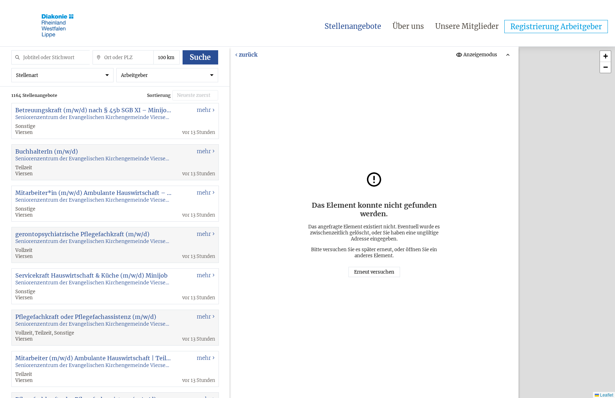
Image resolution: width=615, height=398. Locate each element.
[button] (605, 56)
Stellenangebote (353, 26)
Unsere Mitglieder (467, 26)
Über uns (408, 26)
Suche (200, 57)
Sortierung (158, 95)
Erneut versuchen (374, 272)
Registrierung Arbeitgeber (556, 26)
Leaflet (606, 395)
